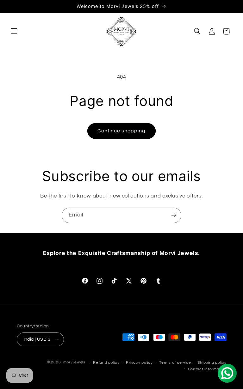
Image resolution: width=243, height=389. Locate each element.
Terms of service (175, 362)
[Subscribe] (173, 215)
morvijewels (74, 362)
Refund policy (106, 362)
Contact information (207, 369)
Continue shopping (121, 130)
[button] (14, 31)
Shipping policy (211, 362)
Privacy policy (139, 362)
